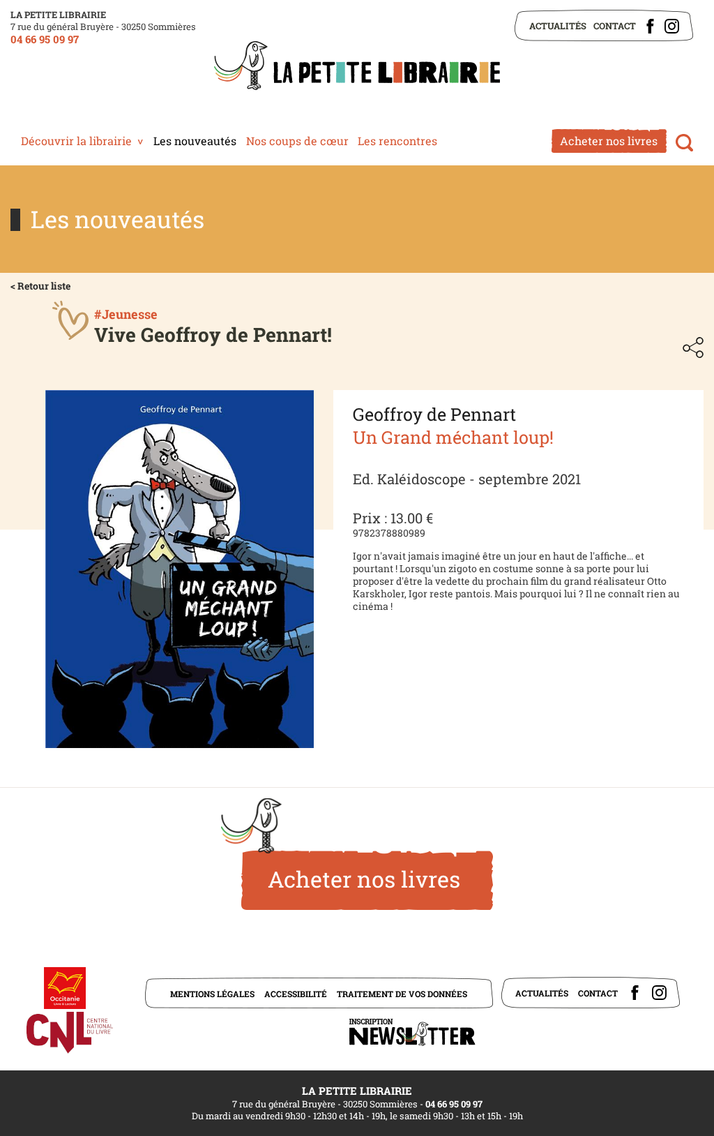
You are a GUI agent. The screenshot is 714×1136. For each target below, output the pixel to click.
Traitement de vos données (402, 993)
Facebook (650, 26)
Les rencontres (397, 140)
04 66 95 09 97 (44, 39)
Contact (614, 26)
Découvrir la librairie (76, 140)
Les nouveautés (194, 140)
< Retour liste (40, 285)
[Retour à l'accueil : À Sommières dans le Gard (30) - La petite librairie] (357, 67)
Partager (693, 347)
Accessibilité (295, 993)
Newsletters (412, 1032)
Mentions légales (212, 993)
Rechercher (684, 142)
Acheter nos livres (609, 140)
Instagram (671, 26)
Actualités (557, 26)
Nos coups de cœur (297, 140)
